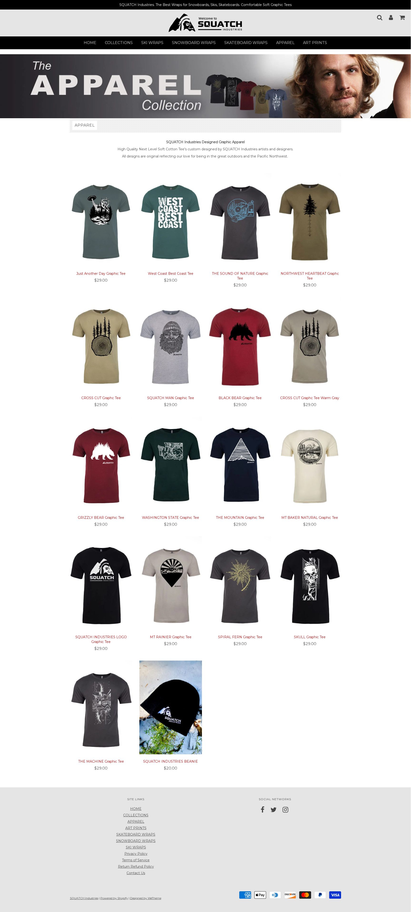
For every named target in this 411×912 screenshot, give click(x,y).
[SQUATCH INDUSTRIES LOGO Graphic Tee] (101, 583)
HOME (90, 42)
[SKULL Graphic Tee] (310, 583)
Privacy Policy (135, 854)
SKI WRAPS (152, 42)
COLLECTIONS (119, 42)
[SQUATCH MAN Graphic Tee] (170, 344)
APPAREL (285, 42)
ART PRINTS (315, 42)
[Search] (376, 16)
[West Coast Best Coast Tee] (170, 219)
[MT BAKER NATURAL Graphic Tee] (310, 463)
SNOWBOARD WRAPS (194, 42)
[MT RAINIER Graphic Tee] (170, 583)
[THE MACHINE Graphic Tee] (101, 707)
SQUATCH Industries (84, 898)
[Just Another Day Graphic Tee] (101, 219)
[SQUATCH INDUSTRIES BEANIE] (170, 707)
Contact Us (136, 873)
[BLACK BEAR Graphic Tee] (240, 344)
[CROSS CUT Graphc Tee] (101, 344)
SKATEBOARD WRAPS (246, 42)
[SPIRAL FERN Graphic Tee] (240, 583)
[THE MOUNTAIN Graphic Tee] (240, 463)
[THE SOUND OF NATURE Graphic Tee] (240, 219)
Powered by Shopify (114, 898)
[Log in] (388, 16)
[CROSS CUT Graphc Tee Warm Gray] (310, 344)
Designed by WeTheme (145, 898)
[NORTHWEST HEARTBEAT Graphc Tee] (310, 219)
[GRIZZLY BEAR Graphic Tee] (101, 463)
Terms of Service (136, 860)
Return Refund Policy (136, 866)
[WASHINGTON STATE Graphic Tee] (170, 463)
